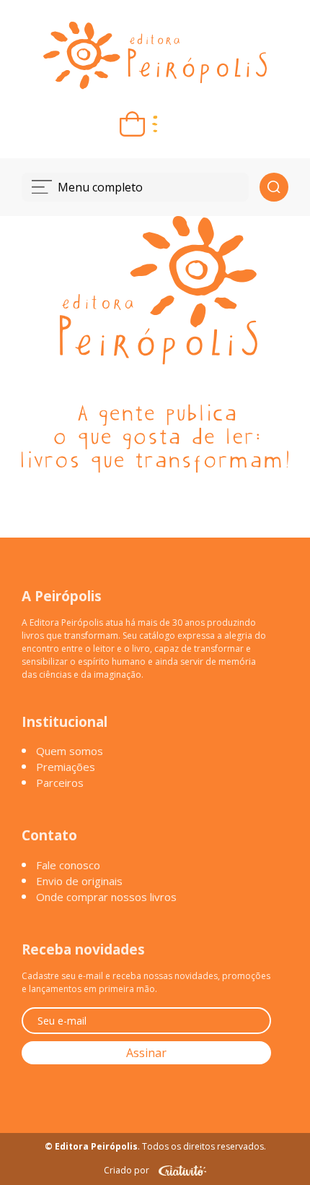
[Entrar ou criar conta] (177, 124)
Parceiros (60, 782)
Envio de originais (79, 880)
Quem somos (69, 750)
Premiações (65, 766)
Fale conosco (68, 864)
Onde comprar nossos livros (106, 896)
